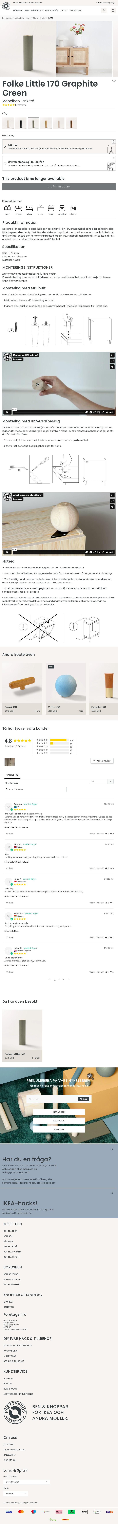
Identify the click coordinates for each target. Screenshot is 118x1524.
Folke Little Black (11, 931)
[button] (107, 833)
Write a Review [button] (104, 760)
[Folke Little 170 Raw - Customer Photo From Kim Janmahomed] (10, 762)
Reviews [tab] (10, 774)
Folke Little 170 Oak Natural (16, 827)
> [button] (69, 979)
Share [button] (10, 833)
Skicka (83, 1099)
